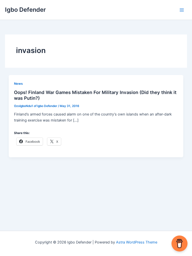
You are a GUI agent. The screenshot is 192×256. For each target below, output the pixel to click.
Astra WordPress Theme (136, 242)
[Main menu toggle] (181, 10)
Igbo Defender (25, 9)
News (18, 84)
